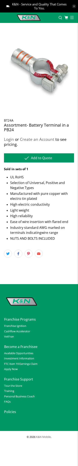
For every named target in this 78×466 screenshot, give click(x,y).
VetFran (9, 336)
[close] (74, 6)
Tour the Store (13, 386)
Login (9, 139)
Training (9, 391)
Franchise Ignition (15, 326)
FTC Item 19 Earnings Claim (20, 364)
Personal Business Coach (19, 396)
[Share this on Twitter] (8, 254)
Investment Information (19, 358)
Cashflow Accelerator (17, 331)
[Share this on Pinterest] (28, 254)
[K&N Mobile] (29, 18)
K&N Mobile (43, 437)
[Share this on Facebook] (18, 254)
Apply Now (11, 369)
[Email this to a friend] (39, 254)
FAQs (7, 401)
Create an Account (37, 139)
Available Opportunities (18, 353)
